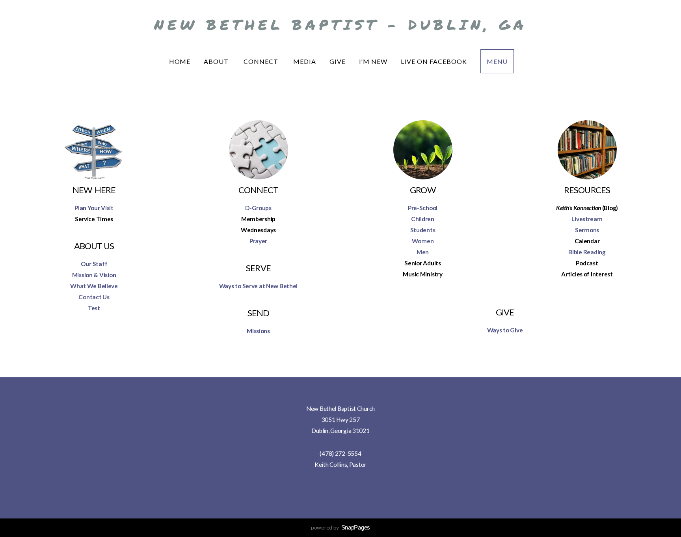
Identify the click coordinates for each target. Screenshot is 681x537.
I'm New (373, 61)
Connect (262, 61)
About (217, 61)
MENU (497, 61)
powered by (340, 527)
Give (337, 61)
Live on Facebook (434, 61)
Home (180, 61)
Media (304, 61)
